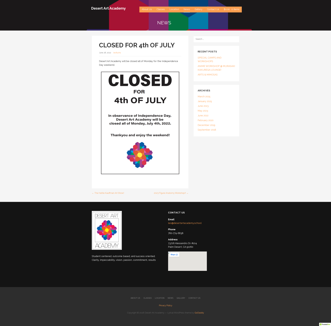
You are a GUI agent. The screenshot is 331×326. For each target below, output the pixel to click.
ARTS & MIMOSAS (208, 74)
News (187, 9)
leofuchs (117, 53)
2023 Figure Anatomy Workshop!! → (171, 193)
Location (174, 9)
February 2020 (205, 120)
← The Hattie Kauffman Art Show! (108, 193)
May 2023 (203, 110)
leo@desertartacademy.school (185, 223)
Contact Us (213, 9)
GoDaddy (199, 313)
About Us (147, 9)
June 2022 (203, 115)
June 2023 (203, 106)
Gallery (198, 9)
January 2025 (205, 101)
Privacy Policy (165, 305)
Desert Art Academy (108, 8)
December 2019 (206, 125)
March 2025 (204, 96)
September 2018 (207, 129)
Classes (161, 9)
